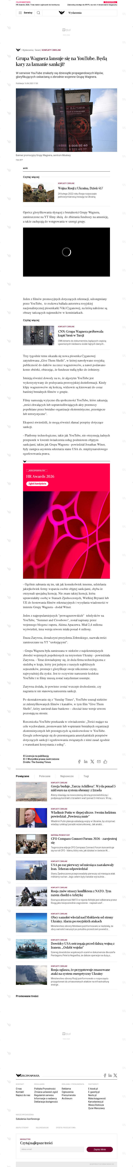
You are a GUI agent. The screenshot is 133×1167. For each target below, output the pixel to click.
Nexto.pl (92, 1095)
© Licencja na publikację (36, 756)
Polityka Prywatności (44, 1088)
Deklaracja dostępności (46, 1101)
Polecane (45, 776)
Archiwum (67, 1098)
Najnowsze (67, 776)
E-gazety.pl (94, 1092)
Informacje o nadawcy (45, 1098)
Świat (37, 50)
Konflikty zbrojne (51, 50)
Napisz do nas (23, 1095)
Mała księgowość (97, 1098)
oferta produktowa (66, 1128)
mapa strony (22, 1128)
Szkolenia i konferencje (28, 1119)
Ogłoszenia (67, 1092)
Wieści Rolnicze (96, 1105)
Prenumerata (69, 1095)
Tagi (86, 776)
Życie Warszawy (96, 1108)
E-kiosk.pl (93, 1088)
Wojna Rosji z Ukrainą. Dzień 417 (80, 188)
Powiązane (22, 776)
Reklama (66, 1088)
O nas (19, 1088)
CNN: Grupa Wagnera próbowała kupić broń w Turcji (80, 333)
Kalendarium (42, 1128)
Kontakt (20, 1092)
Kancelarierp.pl (95, 1101)
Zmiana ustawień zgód (46, 1092)
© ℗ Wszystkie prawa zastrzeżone (41, 759)
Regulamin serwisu (44, 1095)
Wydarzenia (75, 12)
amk (25, 168)
